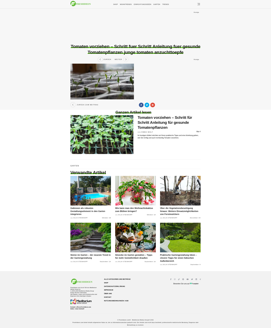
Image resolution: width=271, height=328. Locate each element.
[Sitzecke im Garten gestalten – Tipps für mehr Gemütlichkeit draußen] (135, 237)
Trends (165, 4)
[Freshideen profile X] (192, 279)
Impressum (108, 290)
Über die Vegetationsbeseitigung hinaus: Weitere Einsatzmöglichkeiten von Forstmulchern (179, 211)
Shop (115, 4)
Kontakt (107, 297)
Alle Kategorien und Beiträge (117, 279)
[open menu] (199, 4)
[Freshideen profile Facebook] (171, 279)
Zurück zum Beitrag (86, 105)
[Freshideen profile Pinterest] (183, 279)
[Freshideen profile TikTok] (179, 279)
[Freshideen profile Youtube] (188, 279)
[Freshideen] (80, 5)
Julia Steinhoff (80, 218)
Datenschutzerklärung (114, 286)
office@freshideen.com (83, 307)
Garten (156, 4)
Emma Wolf (147, 132)
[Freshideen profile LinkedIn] (197, 279)
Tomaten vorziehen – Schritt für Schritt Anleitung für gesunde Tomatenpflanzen (165, 122)
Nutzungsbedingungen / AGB (116, 301)
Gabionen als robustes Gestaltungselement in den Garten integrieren (87, 211)
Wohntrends (126, 4)
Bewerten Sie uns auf (181, 284)
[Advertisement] (135, 26)
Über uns (108, 293)
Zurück (107, 59)
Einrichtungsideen (142, 4)
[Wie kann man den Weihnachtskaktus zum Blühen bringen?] (135, 190)
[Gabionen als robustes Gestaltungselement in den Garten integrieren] (90, 190)
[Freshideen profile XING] (200, 279)
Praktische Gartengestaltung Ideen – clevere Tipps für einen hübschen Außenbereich (178, 258)
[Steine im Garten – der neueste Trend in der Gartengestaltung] (90, 237)
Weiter (119, 59)
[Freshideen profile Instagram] (175, 279)
